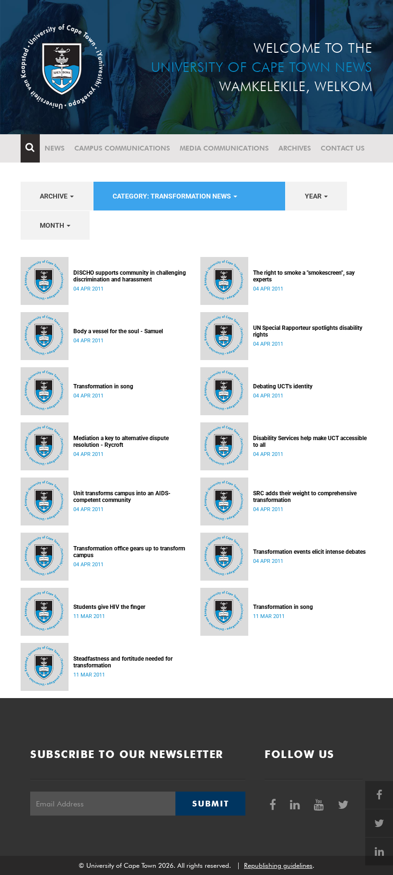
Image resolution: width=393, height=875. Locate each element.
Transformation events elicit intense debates (309, 551)
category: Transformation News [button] (172, 196)
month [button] (53, 225)
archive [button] (54, 196)
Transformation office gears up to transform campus (129, 552)
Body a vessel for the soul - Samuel (118, 331)
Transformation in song (103, 386)
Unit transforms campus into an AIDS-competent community (122, 496)
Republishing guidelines (278, 865)
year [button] (314, 196)
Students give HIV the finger (109, 607)
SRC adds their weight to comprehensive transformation (305, 496)
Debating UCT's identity (282, 386)
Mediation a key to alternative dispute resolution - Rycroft (121, 441)
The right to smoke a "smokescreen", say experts (304, 276)
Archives (294, 148)
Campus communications (122, 148)
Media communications (224, 148)
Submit (210, 803)
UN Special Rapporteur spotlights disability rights (307, 331)
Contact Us (343, 148)
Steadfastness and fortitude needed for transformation (123, 662)
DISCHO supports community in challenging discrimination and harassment (129, 276)
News (55, 148)
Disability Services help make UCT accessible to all (310, 441)
